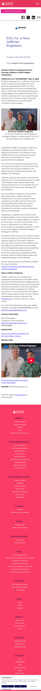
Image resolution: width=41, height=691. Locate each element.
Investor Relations (20, 626)
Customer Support (20, 667)
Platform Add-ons (20, 543)
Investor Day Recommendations (20, 572)
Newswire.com (19, 644)
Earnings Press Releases (20, 491)
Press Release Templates (20, 584)
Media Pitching (20, 454)
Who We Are (20, 620)
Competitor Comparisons (20, 561)
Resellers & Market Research (20, 433)
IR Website (20, 483)
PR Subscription (20, 525)
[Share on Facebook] (23, 17)
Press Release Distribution (20, 448)
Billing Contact (19, 673)
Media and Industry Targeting (20, 459)
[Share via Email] (38, 17)
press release (20, 395)
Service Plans (20, 540)
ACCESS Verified (20, 468)
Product (20, 602)
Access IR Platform (20, 480)
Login (20, 659)
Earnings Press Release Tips (20, 569)
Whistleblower (20, 497)
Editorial (19, 670)
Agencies (20, 427)
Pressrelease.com (20, 647)
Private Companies (20, 424)
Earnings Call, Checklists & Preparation (20, 566)
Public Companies (20, 422)
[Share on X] (28, 17)
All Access (20, 509)
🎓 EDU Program (20, 590)
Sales (20, 665)
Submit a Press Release (19, 527)
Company (20, 608)
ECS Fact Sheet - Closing (11, 336)
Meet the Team (20, 623)
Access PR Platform (20, 445)
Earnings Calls (19, 489)
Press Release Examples (20, 587)
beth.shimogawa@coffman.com (14, 310)
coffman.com (6, 299)
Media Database (20, 451)
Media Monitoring (19, 456)
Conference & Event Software (20, 512)
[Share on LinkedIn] (33, 17)
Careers (19, 629)
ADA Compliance (20, 486)
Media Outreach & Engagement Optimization (20, 558)
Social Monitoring (20, 462)
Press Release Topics (20, 555)
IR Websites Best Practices (19, 563)
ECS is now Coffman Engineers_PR (15, 334)
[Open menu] (37, 3)
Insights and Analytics (20, 465)
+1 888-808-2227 (19, 662)
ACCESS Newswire (20, 641)
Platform (20, 605)
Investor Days (20, 494)
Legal (20, 430)
